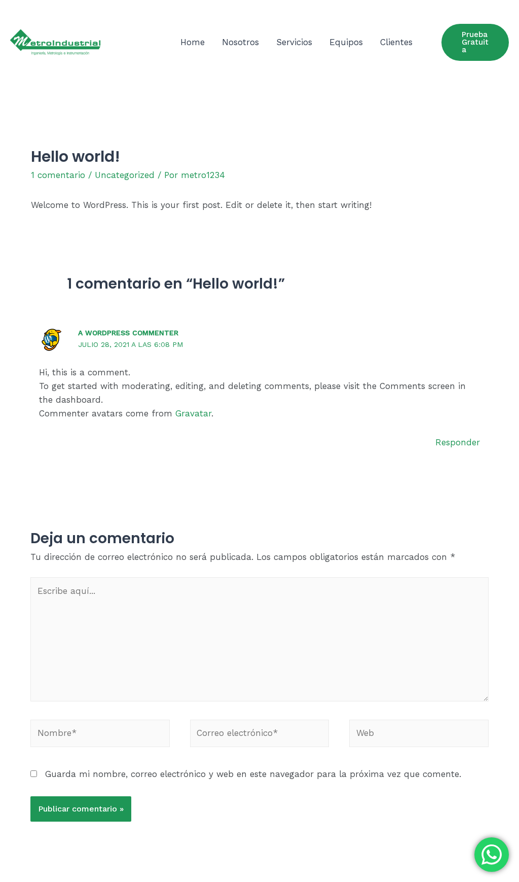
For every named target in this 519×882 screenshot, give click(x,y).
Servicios (294, 42)
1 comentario (58, 175)
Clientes (396, 42)
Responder (457, 442)
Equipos (346, 42)
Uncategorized (125, 175)
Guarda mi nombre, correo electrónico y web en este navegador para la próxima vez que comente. (253, 774)
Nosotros (240, 42)
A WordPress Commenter (128, 333)
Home (192, 42)
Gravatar (193, 413)
